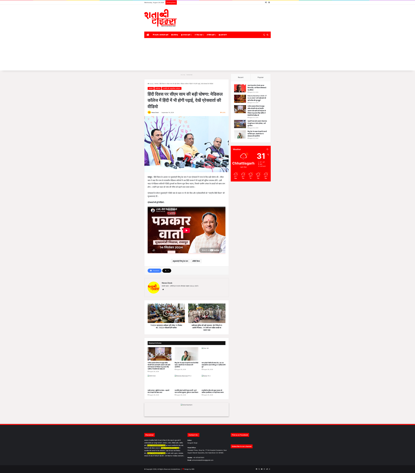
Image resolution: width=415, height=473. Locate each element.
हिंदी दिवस (196, 261)
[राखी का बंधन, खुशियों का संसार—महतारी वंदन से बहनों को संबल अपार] (159, 381)
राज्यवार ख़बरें (186, 35)
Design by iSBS (189, 469)
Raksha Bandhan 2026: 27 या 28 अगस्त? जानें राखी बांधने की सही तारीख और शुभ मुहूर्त (257, 98)
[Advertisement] (207, 54)
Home (151, 84)
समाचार (156, 84)
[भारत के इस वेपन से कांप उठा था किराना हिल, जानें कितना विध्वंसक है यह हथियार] (240, 88)
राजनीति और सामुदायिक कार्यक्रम (171, 88)
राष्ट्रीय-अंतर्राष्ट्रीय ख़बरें (161, 35)
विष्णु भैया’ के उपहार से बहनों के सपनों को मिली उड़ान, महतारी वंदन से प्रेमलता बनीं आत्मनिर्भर (186, 365)
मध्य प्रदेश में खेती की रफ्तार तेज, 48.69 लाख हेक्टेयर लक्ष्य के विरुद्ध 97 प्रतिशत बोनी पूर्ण (213, 365)
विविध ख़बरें (211, 35)
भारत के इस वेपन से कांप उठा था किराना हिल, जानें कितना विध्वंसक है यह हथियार (257, 87)
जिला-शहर (199, 35)
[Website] (163, 289)
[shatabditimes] (160, 18)
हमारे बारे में (224, 35)
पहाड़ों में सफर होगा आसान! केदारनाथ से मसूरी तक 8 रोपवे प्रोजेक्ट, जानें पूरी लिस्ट (257, 123)
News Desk (155, 112)
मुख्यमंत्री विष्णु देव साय (181, 261)
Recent (240, 77)
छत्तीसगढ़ (175, 35)
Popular (261, 77)
